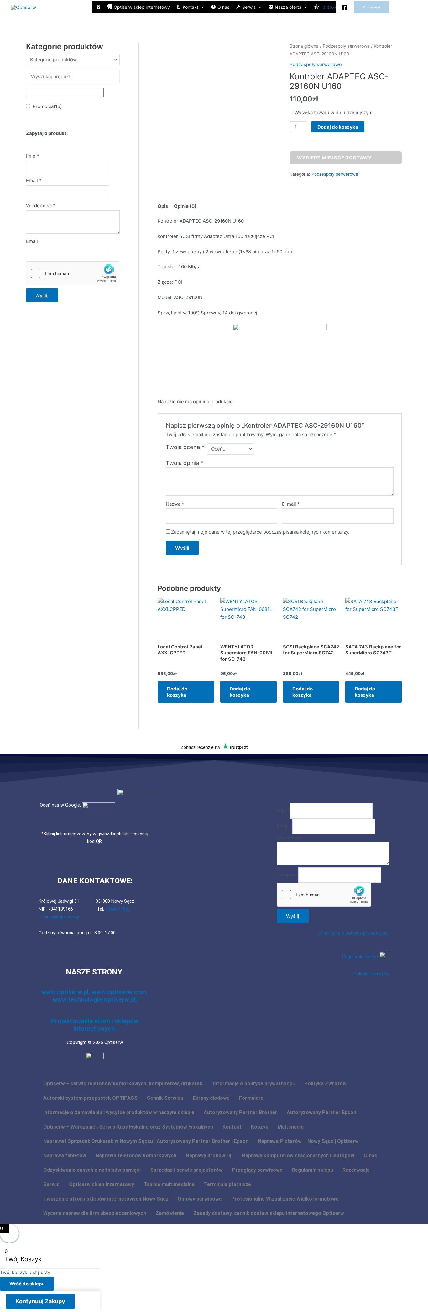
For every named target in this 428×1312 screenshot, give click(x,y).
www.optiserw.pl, (67, 992)
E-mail (291, 504)
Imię (32, 156)
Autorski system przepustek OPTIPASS (90, 1098)
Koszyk (259, 1127)
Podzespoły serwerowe (346, 46)
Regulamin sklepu (360, 956)
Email (34, 180)
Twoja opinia (185, 463)
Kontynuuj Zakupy (40, 1301)
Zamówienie (169, 1213)
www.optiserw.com (119, 992)
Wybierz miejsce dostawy (334, 158)
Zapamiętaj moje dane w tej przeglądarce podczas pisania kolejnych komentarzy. (260, 532)
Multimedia (291, 1127)
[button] (371, 7)
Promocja (47, 106)
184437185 (116, 909)
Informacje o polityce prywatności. (353, 933)
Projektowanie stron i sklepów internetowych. (94, 1024)
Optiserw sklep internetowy (101, 1184)
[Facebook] (344, 7)
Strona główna (304, 46)
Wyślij (42, 295)
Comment (287, 875)
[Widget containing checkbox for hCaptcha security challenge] (73, 273)
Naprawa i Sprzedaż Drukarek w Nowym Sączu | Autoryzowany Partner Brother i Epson (145, 1141)
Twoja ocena (185, 447)
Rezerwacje (356, 1170)
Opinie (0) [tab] (185, 206)
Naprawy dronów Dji (209, 1156)
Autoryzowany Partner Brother (240, 1112)
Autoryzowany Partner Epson (321, 1112)
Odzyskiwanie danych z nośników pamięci (92, 1170)
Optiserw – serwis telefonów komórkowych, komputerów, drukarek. (123, 1084)
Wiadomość (40, 206)
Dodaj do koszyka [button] (177, 692)
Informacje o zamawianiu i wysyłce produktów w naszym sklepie (118, 1112)
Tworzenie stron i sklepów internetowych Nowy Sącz (106, 1199)
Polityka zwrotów (371, 974)
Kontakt (232, 1127)
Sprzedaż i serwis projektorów (186, 1170)
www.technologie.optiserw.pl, (95, 999)
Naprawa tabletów (64, 1156)
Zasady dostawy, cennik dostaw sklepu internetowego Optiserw (268, 1213)
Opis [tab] (163, 206)
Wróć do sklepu (26, 1284)
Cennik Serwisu (165, 1098)
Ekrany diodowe (211, 1098)
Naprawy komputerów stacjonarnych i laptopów (298, 1156)
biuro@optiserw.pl (62, 917)
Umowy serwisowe (200, 1199)
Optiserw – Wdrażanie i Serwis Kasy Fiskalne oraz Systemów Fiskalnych (128, 1127)
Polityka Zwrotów (325, 1084)
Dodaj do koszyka (337, 127)
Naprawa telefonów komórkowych (136, 1156)
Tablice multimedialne (169, 1184)
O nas (370, 1156)
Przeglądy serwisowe (257, 1170)
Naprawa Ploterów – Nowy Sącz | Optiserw (308, 1141)
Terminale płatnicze (227, 1184)
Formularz (251, 1098)
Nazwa (175, 504)
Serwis (51, 1184)
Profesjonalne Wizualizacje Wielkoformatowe (285, 1199)
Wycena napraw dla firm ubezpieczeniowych (94, 1213)
